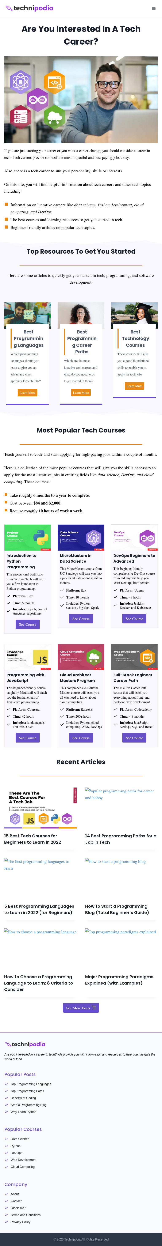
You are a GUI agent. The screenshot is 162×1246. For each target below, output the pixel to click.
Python (15, 1146)
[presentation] (40, 808)
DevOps (16, 1153)
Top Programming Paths (27, 1091)
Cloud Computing (23, 1166)
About (15, 1194)
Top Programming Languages (31, 1084)
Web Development (23, 1160)
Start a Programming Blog (28, 1105)
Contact (16, 1201)
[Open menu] (154, 8)
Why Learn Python (23, 1112)
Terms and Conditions (26, 1215)
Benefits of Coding (23, 1098)
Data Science (20, 1139)
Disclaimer (18, 1208)
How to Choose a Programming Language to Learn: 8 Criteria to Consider (38, 983)
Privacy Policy (21, 1222)
